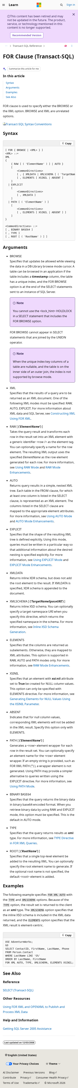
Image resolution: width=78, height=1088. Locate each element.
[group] (39, 193)
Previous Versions (34, 1072)
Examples (11, 92)
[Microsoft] (39, 5)
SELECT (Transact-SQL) (18, 990)
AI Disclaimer (11, 1072)
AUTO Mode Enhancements (35, 521)
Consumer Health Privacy (51, 1077)
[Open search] (61, 5)
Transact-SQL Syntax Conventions (29, 124)
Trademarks (30, 1083)
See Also (11, 97)
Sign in (71, 4)
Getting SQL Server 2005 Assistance (27, 1029)
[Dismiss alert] (74, 14)
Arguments (12, 87)
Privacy (24, 1077)
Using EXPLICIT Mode (47, 560)
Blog (52, 1072)
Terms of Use (11, 1083)
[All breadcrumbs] (6, 46)
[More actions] (72, 46)
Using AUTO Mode (59, 516)
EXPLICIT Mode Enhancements (31, 565)
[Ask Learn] (66, 46)
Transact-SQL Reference (27, 46)
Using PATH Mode (22, 786)
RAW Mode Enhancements (51, 665)
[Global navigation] (3, 5)
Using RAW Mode (27, 467)
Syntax (10, 82)
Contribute (9, 1077)
